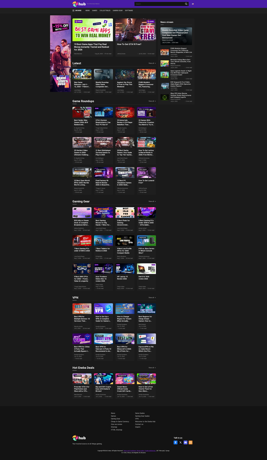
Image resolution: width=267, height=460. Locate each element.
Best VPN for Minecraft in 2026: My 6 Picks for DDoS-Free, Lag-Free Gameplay (124, 351)
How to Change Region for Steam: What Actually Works (124, 320)
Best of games (79, 109)
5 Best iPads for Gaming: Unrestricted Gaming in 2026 (123, 224)
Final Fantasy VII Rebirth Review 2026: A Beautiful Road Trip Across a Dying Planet (103, 185)
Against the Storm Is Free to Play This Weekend (124, 84)
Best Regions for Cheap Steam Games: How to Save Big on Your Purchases (145, 321)
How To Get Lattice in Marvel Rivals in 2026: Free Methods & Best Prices (146, 153)
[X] (180, 442)
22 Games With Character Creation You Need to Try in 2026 (146, 123)
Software (129, 10)
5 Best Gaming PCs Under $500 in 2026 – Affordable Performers (146, 224)
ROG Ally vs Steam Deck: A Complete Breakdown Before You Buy (81, 224)
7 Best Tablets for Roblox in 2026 (103, 250)
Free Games (143, 169)
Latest (76, 63)
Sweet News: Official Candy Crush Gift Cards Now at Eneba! (123, 390)
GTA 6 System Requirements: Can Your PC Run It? (103, 122)
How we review (116, 424)
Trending (142, 139)
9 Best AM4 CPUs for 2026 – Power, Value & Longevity (81, 279)
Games (94, 10)
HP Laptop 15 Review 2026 (122, 278)
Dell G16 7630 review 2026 (144, 278)
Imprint (137, 427)
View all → (152, 63)
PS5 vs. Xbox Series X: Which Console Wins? (146, 251)
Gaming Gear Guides (142, 416)
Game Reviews (122, 109)
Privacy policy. (141, 450)
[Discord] (185, 442)
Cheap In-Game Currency (120, 422)
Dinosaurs (142, 237)
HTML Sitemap (116, 430)
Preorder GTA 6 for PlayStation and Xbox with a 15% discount (81, 390)
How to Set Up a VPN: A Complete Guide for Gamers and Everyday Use (103, 320)
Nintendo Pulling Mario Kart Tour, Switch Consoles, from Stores (181, 61)
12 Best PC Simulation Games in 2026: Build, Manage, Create (124, 184)
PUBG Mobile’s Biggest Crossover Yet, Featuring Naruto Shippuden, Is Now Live (146, 86)
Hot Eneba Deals (83, 367)
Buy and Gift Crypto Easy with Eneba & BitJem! (103, 389)
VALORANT (99, 335)
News (88, 10)
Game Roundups (83, 101)
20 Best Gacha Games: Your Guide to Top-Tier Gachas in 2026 (124, 153)
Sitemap (114, 427)
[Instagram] (190, 442)
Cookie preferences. (150, 450)
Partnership (100, 375)
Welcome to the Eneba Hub (145, 422)
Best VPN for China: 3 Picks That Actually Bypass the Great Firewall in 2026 (82, 351)
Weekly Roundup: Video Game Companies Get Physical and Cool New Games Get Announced (103, 87)
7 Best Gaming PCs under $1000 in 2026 (82, 250)
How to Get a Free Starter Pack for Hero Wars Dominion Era (146, 390)
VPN (75, 297)
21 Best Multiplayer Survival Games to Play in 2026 (103, 152)
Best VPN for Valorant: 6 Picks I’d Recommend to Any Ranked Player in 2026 (103, 351)
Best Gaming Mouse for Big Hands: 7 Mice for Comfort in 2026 (102, 224)
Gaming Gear (118, 10)
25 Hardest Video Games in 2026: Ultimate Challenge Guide (81, 153)
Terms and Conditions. (129, 450)
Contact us (139, 424)
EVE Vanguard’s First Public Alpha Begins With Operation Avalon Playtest (181, 84)
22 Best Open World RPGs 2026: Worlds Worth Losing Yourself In (82, 184)
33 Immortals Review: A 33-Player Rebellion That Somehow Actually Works (124, 124)
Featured (99, 71)
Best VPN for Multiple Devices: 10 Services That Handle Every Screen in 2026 (82, 321)
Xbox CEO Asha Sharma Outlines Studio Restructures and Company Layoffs (181, 95)
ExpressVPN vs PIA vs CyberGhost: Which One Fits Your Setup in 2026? (146, 350)
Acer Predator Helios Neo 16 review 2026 (101, 279)
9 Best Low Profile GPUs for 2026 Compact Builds (124, 251)
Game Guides (140, 413)
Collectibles (105, 10)
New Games (78, 71)
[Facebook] (175, 442)
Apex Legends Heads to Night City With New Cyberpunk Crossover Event (181, 73)
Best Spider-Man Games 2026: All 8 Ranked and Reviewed (81, 123)
